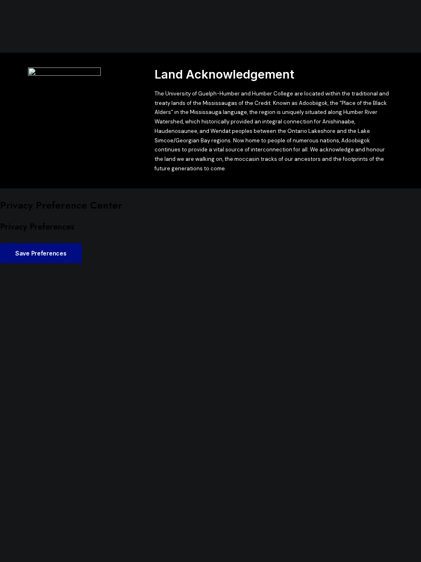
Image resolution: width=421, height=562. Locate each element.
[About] (64, 80)
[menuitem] (122, 26)
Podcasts (177, 26)
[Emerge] (55, 26)
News (122, 26)
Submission (248, 26)
